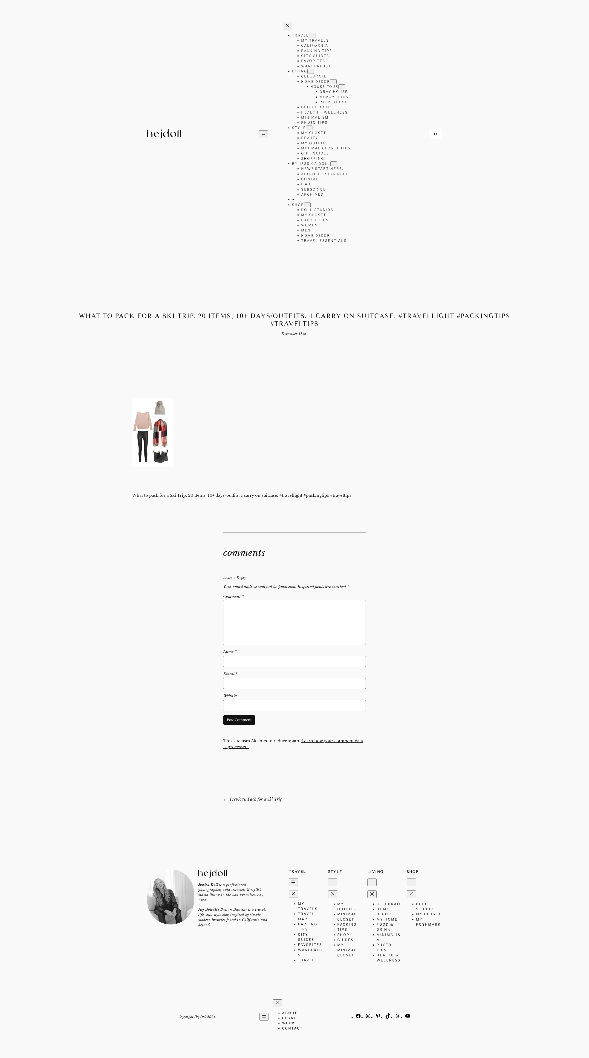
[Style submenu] (309, 127)
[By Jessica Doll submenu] (333, 163)
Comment (233, 596)
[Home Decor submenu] (333, 81)
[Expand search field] (435, 134)
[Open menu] (263, 134)
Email (230, 673)
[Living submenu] (310, 71)
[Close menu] (287, 25)
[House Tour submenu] (341, 86)
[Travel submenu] (312, 35)
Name (230, 651)
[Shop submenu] (307, 204)
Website (230, 695)
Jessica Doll (208, 885)
